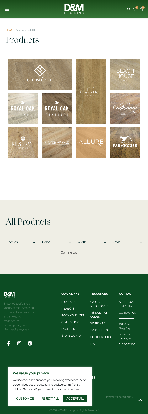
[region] (50, 386)
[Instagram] (19, 343)
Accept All (75, 398)
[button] (7, 9)
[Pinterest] (30, 343)
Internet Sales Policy (119, 397)
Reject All (50, 398)
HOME (9, 30)
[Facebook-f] (8, 343)
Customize (25, 398)
